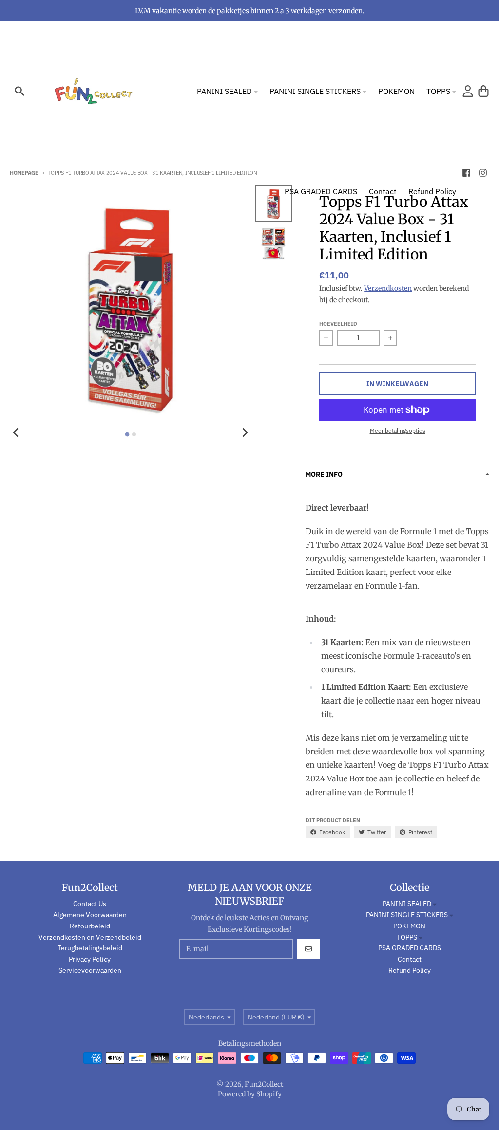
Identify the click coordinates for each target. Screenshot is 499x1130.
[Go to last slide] (16, 433)
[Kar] (483, 91)
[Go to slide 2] (134, 434)
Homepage (24, 172)
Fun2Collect (264, 1084)
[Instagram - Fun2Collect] (483, 173)
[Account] (468, 91)
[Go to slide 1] (127, 434)
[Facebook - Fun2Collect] (466, 173)
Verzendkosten (388, 288)
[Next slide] (244, 433)
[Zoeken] (19, 91)
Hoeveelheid (338, 323)
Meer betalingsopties (397, 430)
